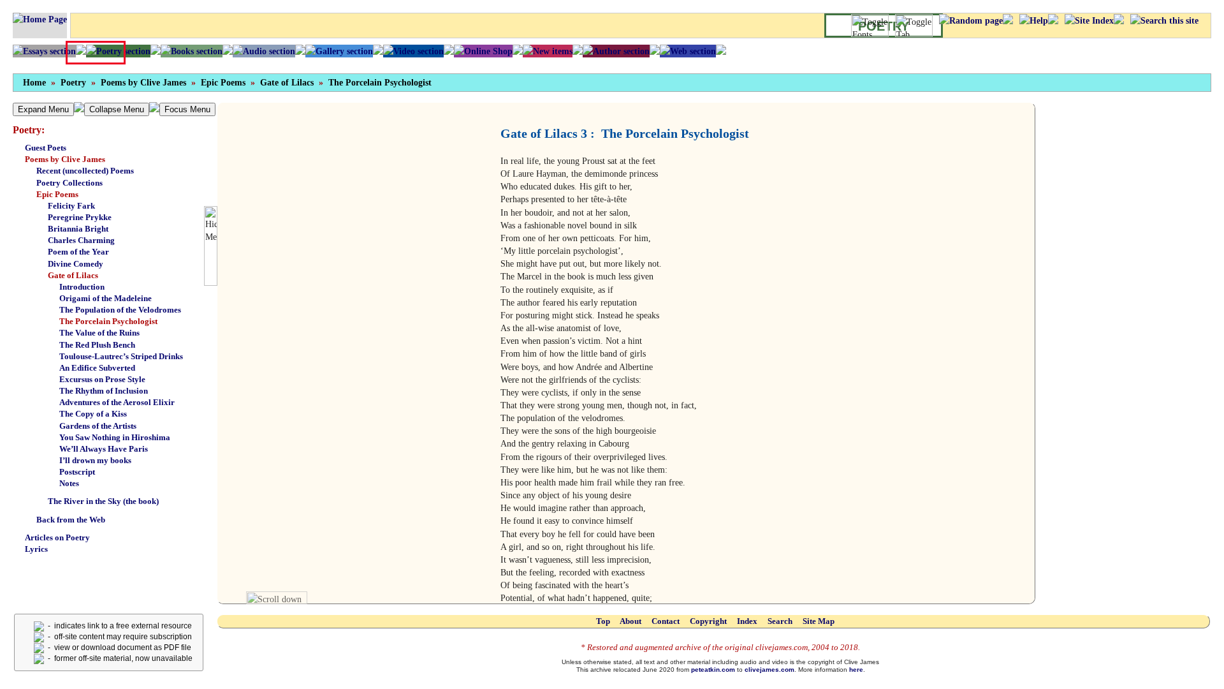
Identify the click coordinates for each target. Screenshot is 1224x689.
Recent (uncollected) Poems (85, 170)
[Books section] (191, 51)
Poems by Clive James (143, 82)
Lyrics (36, 549)
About (630, 621)
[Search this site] (1164, 20)
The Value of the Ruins (99, 332)
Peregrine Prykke (80, 217)
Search (780, 621)
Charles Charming (81, 240)
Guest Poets (45, 147)
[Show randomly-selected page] (971, 20)
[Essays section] (44, 51)
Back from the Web (70, 519)
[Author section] (616, 51)
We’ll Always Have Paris (103, 449)
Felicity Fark (71, 206)
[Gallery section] (339, 51)
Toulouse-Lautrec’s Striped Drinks (121, 356)
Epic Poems (223, 82)
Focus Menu (187, 109)
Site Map (818, 621)
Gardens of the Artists (97, 426)
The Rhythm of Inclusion (103, 391)
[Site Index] (1089, 20)
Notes (69, 483)
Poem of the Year (78, 251)
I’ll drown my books (95, 460)
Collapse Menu (116, 109)
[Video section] (413, 51)
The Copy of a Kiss (93, 414)
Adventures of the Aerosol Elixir (117, 402)
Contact (666, 621)
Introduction (82, 287)
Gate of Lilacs (287, 82)
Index (747, 621)
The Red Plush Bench (97, 345)
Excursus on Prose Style (102, 379)
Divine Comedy (75, 264)
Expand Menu (43, 109)
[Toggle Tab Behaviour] (914, 25)
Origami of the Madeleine (105, 298)
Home (34, 82)
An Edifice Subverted (97, 368)
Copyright (708, 621)
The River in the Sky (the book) (103, 501)
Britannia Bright (78, 228)
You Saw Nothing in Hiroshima (114, 437)
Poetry (73, 82)
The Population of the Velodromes (120, 310)
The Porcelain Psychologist (380, 82)
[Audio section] (264, 51)
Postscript (77, 472)
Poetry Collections (69, 183)
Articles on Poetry (57, 537)
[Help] (1033, 20)
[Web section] (688, 51)
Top (603, 621)
